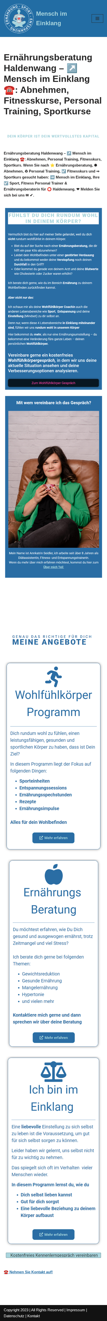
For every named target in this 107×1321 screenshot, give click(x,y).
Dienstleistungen (35, 619)
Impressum (75, 1310)
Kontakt (33, 1316)
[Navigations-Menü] (97, 18)
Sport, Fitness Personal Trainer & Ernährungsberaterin (39, 609)
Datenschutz (14, 1316)
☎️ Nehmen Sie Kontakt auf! (28, 1272)
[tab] (55, 609)
